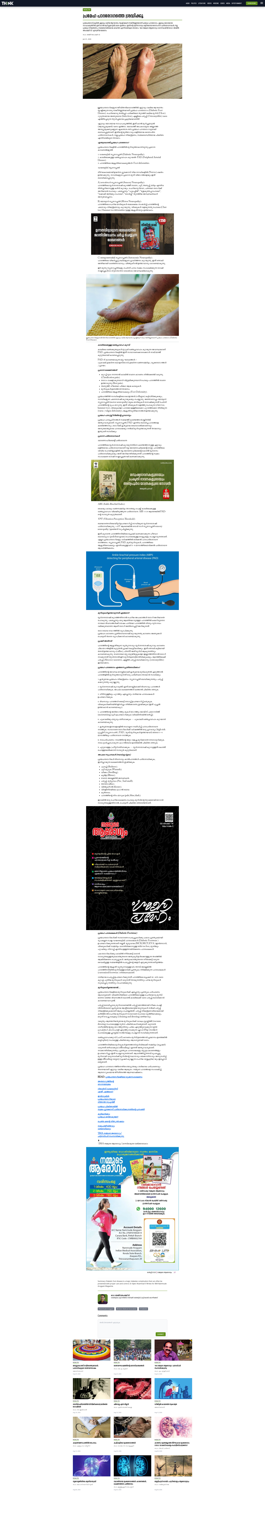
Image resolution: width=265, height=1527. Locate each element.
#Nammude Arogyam (106, 1309)
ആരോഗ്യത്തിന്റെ (106, 1081)
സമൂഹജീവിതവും (106, 1126)
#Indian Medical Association (126, 1309)
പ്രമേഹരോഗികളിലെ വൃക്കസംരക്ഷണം (123, 1077)
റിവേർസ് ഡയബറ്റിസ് (108, 1089)
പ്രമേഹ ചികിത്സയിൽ (108, 1106)
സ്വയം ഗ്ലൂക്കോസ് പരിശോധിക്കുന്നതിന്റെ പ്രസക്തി (121, 1109)
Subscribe (252, 3)
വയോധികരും (104, 1129)
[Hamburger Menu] (261, 3)
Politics (194, 3)
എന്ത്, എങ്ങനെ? (105, 1092)
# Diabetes (143, 1309)
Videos (209, 3)
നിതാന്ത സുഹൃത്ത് (106, 1102)
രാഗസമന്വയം (104, 1084)
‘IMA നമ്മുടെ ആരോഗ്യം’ (110, 1133)
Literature (202, 3)
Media (228, 3)
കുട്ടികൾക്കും (104, 1114)
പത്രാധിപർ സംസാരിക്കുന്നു (111, 1136)
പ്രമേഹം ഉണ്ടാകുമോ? (108, 1117)
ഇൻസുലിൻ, (104, 1096)
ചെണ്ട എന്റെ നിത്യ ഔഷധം (111, 1121)
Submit (160, 1334)
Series (222, 3)
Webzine (216, 3)
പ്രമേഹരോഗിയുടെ (107, 1099)
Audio (188, 3)
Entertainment (237, 3)
